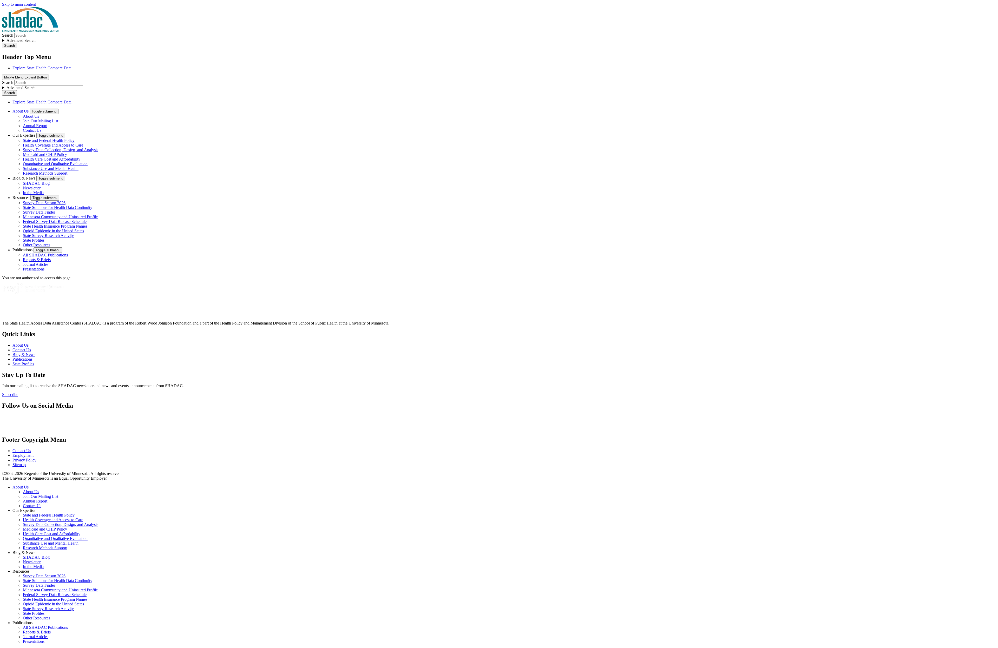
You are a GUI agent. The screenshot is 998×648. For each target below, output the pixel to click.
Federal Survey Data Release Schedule (55, 221)
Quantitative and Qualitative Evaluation (55, 164)
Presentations (33, 269)
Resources (21, 197)
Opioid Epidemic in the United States (53, 231)
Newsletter (32, 188)
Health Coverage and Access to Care (53, 145)
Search (7, 35)
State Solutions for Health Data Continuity (57, 207)
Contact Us (32, 130)
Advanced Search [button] (21, 40)
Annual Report (35, 125)
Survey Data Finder (39, 212)
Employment (23, 455)
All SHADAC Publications (45, 255)
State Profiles (33, 240)
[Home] (30, 30)
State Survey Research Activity (48, 235)
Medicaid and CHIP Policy (45, 154)
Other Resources (36, 245)
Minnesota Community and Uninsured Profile (60, 217)
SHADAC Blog (36, 183)
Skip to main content (19, 4)
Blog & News (24, 178)
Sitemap (19, 464)
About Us (21, 111)
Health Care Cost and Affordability (51, 159)
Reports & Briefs (37, 259)
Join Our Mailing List (40, 121)
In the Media (33, 192)
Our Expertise (24, 135)
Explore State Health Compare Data (41, 68)
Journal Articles (35, 264)
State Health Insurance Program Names (55, 226)
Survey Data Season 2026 (44, 203)
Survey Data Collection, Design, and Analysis (60, 150)
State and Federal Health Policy (49, 140)
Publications (23, 250)
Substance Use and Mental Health (50, 168)
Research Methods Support (45, 173)
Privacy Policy (24, 460)
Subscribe (10, 394)
